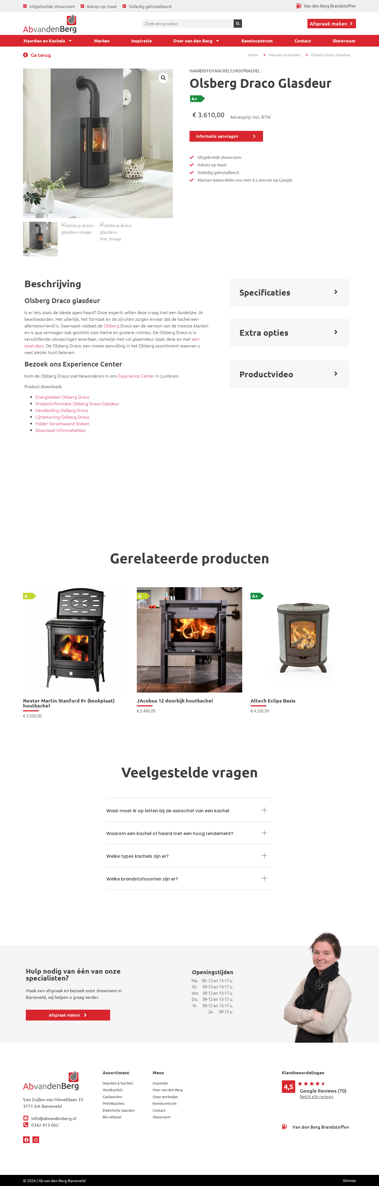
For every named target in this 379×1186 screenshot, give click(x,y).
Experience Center (136, 376)
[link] (75, 652)
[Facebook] (26, 1139)
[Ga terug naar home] (49, 23)
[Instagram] (35, 1139)
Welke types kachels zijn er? (137, 856)
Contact (302, 41)
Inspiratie (141, 41)
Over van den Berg (193, 41)
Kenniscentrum (257, 41)
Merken (102, 41)
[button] (163, 78)
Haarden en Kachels (44, 41)
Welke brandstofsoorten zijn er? (142, 879)
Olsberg (111, 325)
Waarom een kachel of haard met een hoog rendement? (169, 833)
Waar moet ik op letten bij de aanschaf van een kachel (167, 811)
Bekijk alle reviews (316, 1096)
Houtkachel (247, 70)
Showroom (344, 41)
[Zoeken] (238, 23)
